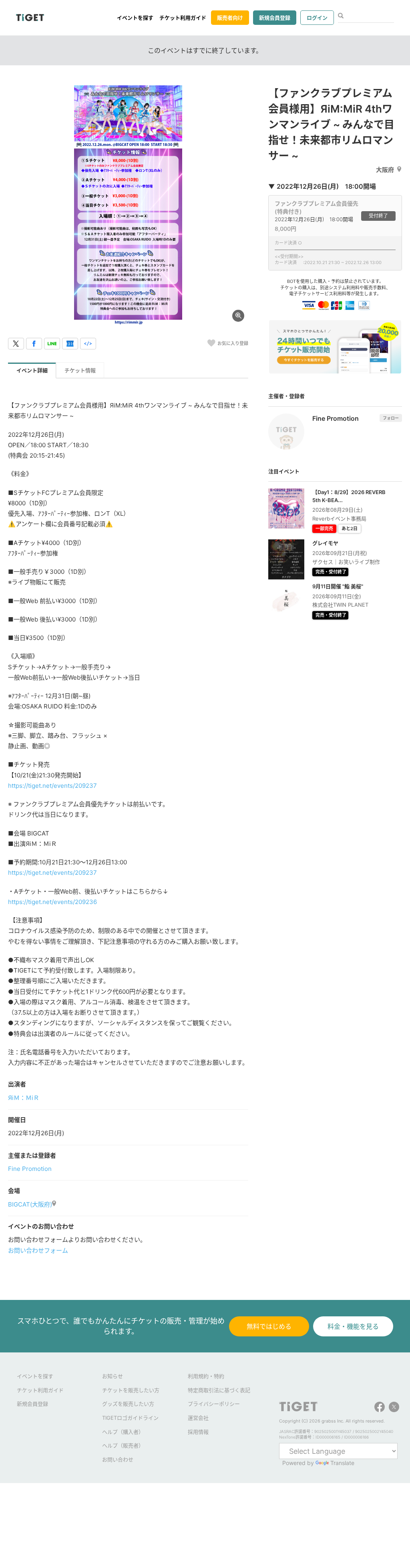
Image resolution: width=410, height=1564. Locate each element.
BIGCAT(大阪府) (30, 1204)
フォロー (391, 418)
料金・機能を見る (353, 1326)
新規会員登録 (274, 17)
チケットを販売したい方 (130, 1390)
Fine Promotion (30, 1168)
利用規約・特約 (206, 1376)
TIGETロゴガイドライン (130, 1418)
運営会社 (198, 1418)
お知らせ (112, 1376)
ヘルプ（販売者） (123, 1445)
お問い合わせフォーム (38, 1250)
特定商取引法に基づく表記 (219, 1390)
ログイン (317, 17)
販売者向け (230, 17)
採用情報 (198, 1432)
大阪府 (385, 170)
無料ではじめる (269, 1326)
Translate (342, 1462)
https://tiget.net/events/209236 (52, 902)
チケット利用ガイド (182, 17)
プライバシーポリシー (214, 1404)
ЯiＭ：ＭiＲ (23, 1098)
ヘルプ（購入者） (123, 1432)
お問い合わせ (117, 1459)
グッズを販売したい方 (128, 1404)
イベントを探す (135, 17)
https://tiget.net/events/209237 (52, 785)
